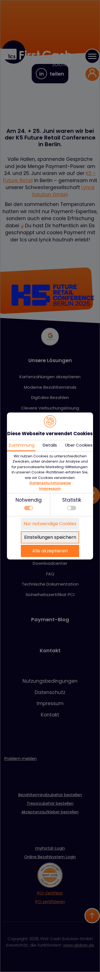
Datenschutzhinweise (50, 483)
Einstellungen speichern (50, 537)
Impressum (50, 488)
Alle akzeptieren (50, 551)
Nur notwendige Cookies (50, 523)
